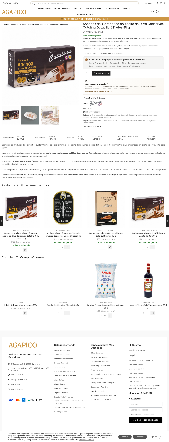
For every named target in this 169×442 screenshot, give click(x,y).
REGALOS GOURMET (61, 8)
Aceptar (125, 437)
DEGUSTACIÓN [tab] (40, 138)
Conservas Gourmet (18, 25)
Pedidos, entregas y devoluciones (142, 377)
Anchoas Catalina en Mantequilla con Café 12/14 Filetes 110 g (106, 234)
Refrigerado (151, 120)
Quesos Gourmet (61, 363)
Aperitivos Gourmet (120, 115)
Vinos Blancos (59, 384)
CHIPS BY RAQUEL (105, 302)
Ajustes (154, 437)
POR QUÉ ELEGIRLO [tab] (20, 138)
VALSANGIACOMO (148, 302)
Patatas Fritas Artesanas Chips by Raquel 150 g (105, 306)
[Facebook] (157, 3)
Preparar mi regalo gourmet (98, 91)
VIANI (21, 302)
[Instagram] (161, 3)
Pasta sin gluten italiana (100, 366)
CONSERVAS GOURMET (94, 8)
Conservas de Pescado (37, 25)
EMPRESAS (126, 8)
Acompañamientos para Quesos (103, 383)
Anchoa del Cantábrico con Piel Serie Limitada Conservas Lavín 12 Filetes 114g (63, 234)
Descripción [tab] (8, 138)
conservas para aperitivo (115, 174)
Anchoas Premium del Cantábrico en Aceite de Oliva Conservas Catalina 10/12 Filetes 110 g (21, 236)
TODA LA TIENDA (43, 8)
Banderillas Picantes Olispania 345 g (63, 305)
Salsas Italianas (97, 370)
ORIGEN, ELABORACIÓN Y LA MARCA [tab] (127, 138)
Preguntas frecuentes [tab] (151, 138)
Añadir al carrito (102, 73)
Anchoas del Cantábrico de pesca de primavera (126, 120)
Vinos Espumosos (61, 388)
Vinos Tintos (59, 380)
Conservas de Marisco (99, 357)
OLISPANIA (63, 302)
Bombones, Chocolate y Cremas (103, 395)
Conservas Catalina (24, 177)
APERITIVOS (77, 8)
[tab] (9, 137)
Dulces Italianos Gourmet (101, 400)
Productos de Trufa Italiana (65, 376)
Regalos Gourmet (61, 393)
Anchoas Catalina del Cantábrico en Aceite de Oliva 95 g (148, 234)
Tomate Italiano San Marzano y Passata (106, 374)
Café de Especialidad (99, 391)
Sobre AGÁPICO (135, 382)
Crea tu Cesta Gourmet (63, 397)
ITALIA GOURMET (112, 8)
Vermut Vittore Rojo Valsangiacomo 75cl (148, 305)
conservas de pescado (76, 174)
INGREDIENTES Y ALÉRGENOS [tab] (99, 138)
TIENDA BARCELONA (83, 14)
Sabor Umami (88, 123)
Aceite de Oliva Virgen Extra (65, 371)
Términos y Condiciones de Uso (141, 360)
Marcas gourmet (60, 412)
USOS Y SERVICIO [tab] (52, 138)
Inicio (6, 25)
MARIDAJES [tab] (70, 138)
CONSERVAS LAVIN (63, 230)
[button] (25, 250)
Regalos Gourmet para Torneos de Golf (69, 407)
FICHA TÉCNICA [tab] (81, 138)
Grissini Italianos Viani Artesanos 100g (20, 305)
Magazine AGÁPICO (140, 393)
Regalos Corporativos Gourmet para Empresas (68, 402)
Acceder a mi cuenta (137, 350)
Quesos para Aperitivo (99, 387)
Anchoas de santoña (98, 120)
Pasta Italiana (59, 367)
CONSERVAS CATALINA (20, 230)
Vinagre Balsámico (98, 378)
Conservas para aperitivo (101, 117)
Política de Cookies (136, 373)
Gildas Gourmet (97, 353)
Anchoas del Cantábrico (58, 25)
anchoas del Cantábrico (26, 174)
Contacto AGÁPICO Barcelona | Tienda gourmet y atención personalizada (144, 387)
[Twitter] (165, 3)
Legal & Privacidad (136, 369)
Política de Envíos (136, 365)
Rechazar (139, 437)
